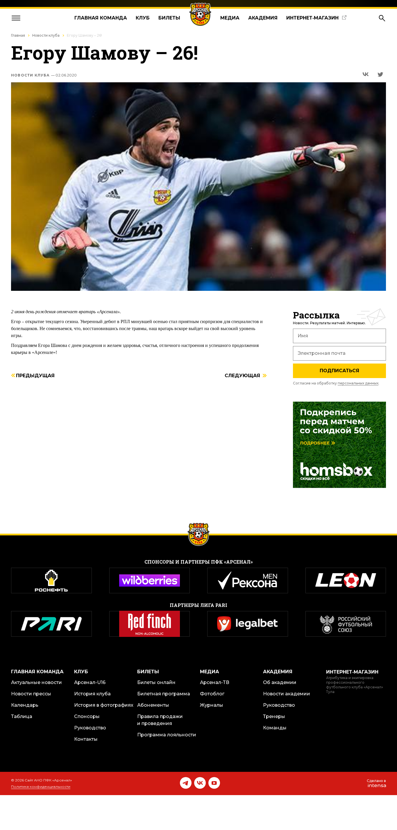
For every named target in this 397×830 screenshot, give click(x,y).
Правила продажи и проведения (160, 720)
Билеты (169, 18)
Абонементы (153, 705)
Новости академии (286, 694)
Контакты (86, 739)
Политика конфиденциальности (40, 786)
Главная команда (100, 18)
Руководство (90, 728)
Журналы (211, 705)
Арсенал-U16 (89, 682)
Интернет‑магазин (312, 18)
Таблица (21, 716)
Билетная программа (163, 694)
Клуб (143, 18)
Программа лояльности (166, 735)
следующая (242, 375)
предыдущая (35, 375)
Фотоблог (212, 694)
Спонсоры (87, 716)
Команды (275, 728)
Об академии (279, 682)
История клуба (92, 694)
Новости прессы (31, 694)
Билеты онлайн (156, 682)
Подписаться (339, 370)
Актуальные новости (36, 682)
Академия (263, 18)
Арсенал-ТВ (214, 682)
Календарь (24, 705)
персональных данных (358, 383)
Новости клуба (46, 35)
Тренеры (274, 716)
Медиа (229, 18)
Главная (18, 35)
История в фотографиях (103, 705)
